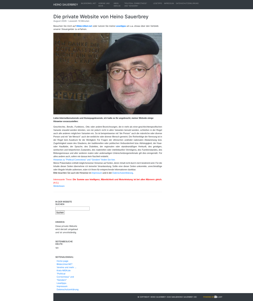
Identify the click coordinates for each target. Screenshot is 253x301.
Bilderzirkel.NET (88, 3)
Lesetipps (157, 3)
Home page (62, 261)
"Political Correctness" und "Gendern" (135, 4)
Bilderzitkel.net (84, 26)
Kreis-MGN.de (117, 4)
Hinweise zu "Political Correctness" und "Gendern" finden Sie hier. (84, 160)
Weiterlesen (59, 186)
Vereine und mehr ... (104, 4)
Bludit (219, 297)
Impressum (169, 3)
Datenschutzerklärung (187, 3)
